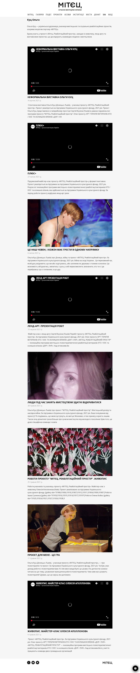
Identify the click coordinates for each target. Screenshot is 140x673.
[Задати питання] (135, 668)
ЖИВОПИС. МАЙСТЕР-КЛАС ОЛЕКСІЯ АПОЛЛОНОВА (58, 631)
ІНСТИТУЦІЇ (78, 14)
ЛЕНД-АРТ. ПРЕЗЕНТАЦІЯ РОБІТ (46, 326)
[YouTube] (33, 662)
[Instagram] (37, 662)
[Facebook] (28, 662)
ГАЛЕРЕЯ (40, 14)
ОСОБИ (67, 14)
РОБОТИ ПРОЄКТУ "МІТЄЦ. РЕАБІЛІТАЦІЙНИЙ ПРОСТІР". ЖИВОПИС (67, 478)
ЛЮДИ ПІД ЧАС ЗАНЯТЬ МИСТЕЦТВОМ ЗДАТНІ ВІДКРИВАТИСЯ (64, 402)
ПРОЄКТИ (57, 14)
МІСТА (89, 14)
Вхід (110, 14)
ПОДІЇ (48, 14)
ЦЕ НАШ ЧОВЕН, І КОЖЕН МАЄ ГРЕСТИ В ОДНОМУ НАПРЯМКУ (63, 249)
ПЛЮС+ (32, 173)
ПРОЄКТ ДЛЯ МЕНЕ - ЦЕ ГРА (44, 554)
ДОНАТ (97, 14)
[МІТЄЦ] (107, 662)
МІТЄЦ (31, 14)
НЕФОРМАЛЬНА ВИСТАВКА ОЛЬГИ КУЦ (50, 97)
